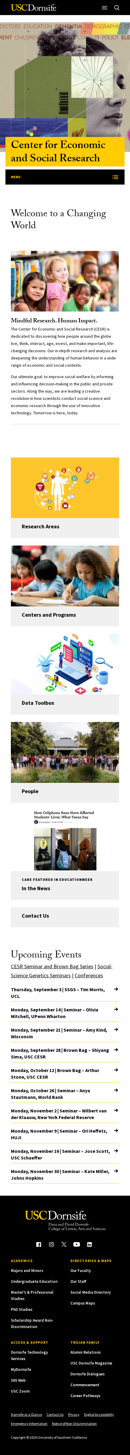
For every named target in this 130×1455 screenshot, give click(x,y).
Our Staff (78, 1281)
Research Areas (40, 526)
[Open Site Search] (116, 7)
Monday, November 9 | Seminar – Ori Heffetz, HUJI (59, 1134)
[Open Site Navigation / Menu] (104, 7)
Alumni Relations (85, 1352)
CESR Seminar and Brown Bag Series (52, 966)
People (30, 791)
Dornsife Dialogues (87, 1374)
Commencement (84, 1384)
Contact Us (35, 915)
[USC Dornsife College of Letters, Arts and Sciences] (33, 9)
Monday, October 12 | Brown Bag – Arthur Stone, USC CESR (55, 1073)
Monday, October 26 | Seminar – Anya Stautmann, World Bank (50, 1093)
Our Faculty (80, 1270)
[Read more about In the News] (65, 840)
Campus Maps (82, 1303)
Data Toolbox (38, 702)
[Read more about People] (65, 752)
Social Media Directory (90, 1292)
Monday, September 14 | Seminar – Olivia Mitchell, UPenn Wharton (54, 1013)
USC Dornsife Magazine (91, 1363)
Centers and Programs (49, 614)
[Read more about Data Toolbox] (65, 664)
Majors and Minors (27, 1270)
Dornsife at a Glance (26, 1414)
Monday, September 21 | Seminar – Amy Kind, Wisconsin (59, 1033)
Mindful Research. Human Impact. (54, 321)
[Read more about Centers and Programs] (65, 576)
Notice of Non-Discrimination (74, 1423)
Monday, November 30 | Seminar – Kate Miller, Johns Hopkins (60, 1174)
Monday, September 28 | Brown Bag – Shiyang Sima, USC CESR (60, 1053)
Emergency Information (29, 1423)
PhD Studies (21, 1309)
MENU (16, 177)
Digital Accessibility (99, 1414)
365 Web (18, 1380)
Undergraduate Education (34, 1281)
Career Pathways (85, 1395)
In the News (36, 888)
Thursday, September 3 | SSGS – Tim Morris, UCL (58, 992)
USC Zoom (20, 1391)
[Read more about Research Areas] (65, 487)
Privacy (74, 1414)
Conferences (89, 975)
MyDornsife (21, 1369)
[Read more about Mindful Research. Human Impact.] (65, 281)
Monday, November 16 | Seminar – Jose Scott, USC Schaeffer (60, 1154)
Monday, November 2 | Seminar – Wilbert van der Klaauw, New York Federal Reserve (59, 1114)
